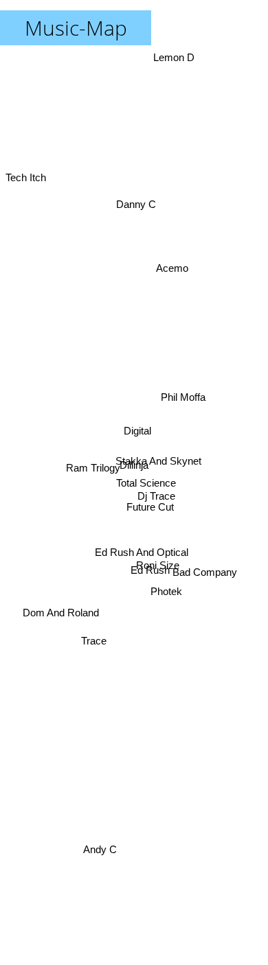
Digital (138, 433)
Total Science (146, 485)
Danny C (137, 207)
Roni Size (157, 562)
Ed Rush (148, 573)
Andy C (98, 849)
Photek (164, 606)
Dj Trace (157, 498)
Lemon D (171, 57)
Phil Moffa (183, 383)
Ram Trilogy (93, 472)
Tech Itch (25, 151)
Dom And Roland (58, 586)
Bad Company (204, 571)
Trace (95, 669)
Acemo (174, 269)
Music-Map (76, 28)
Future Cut (150, 509)
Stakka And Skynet (158, 465)
